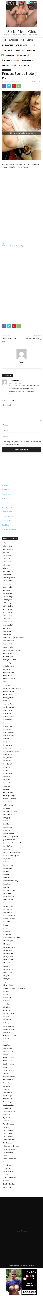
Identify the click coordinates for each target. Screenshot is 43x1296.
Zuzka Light (7, 1187)
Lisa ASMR (7, 922)
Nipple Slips (7, 998)
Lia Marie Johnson (9, 915)
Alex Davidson (8, 546)
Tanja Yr (6, 1127)
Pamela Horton (8, 1013)
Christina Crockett (9, 679)
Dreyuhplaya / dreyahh (11, 751)
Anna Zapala (7, 593)
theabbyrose (7, 1143)
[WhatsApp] (18, 86)
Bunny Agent (6, 50)
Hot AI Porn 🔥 (28, 60)
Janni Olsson (7, 827)
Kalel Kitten (7, 849)
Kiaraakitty (6, 874)
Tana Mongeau (8, 1124)
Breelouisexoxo (8, 641)
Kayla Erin (6, 859)
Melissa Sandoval (9, 963)
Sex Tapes (6, 1089)
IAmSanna (6, 821)
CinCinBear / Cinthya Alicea (12, 688)
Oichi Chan (7, 1010)
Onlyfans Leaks (7, 512)
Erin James (6, 767)
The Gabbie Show (9, 1140)
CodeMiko (6, 701)
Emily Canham (8, 758)
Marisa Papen (8, 953)
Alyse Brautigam (8, 571)
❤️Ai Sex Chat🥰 (23, 55)
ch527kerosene (8, 666)
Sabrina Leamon (8, 1061)
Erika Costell (7, 764)
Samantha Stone (9, 1070)
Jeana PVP (6, 830)
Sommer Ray (7, 1099)
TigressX (6, 1156)
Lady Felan (7, 893)
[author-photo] (21, 359)
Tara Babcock (8, 1130)
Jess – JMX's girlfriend (10, 837)
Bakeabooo (7, 631)
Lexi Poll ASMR (8, 912)
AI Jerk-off (31, 50)
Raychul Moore (8, 1048)
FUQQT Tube (19, 50)
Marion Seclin (7, 950)
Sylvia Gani (7, 1118)
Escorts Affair (6, 490)
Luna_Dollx (7, 934)
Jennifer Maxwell (8, 833)
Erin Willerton (7, 773)
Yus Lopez (6, 1181)
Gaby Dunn (7, 789)
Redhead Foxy (8, 1051)
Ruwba (5, 1054)
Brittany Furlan (8, 647)
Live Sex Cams (21, 45)
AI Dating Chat (7, 507)
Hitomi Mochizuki (9, 814)
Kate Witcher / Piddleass (11, 852)
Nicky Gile (6, 991)
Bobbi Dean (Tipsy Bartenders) (13, 638)
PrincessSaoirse (6, 70)
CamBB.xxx (6, 525)
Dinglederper (7, 742)
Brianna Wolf (7, 644)
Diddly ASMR (7, 739)
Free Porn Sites (27, 40)
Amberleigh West (9, 578)
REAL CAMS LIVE (24, 65)
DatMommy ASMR (9, 717)
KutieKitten (7, 884)
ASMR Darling (8, 606)
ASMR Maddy (7, 612)
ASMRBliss (7, 619)
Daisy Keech (7, 710)
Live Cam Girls (7, 521)
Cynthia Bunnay (8, 707)
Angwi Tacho (7, 587)
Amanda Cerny (8, 574)
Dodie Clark (7, 748)
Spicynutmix (7, 1108)
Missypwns (7, 976)
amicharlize (7, 584)
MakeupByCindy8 (9, 947)
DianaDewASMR (9, 735)
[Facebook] (4, 86)
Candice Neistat (8, 653)
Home (3, 40)
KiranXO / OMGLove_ (10, 881)
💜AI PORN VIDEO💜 (8, 65)
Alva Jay (6, 568)
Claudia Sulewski (8, 691)
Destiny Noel (7, 726)
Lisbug (5, 925)
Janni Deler (7, 824)
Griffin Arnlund (8, 805)
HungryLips (7, 818)
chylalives (6, 685)
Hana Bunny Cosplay (10, 811)
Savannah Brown (9, 1077)
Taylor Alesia (7, 1133)
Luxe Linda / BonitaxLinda (12, 938)
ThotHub (5, 485)
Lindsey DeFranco (9, 919)
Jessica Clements (9, 840)
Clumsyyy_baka (8, 698)
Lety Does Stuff (8, 909)
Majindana (6, 944)
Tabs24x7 (6, 1121)
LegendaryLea (8, 900)
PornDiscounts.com (8, 516)
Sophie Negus (8, 1102)
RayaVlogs (6, 1045)
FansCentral (6, 494)
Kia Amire (6, 871)
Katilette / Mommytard (11, 855)
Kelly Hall (6, 862)
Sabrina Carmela (8, 1058)
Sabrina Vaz (7, 1067)
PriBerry (6, 1023)
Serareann (6, 1086)
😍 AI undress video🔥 (10, 60)
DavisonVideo (8, 720)
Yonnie (5, 1174)
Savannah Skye (8, 1080)
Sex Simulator (7, 45)
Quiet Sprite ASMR (9, 1036)
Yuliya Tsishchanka (9, 1178)
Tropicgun (6, 1162)
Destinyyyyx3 (7, 729)
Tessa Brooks (8, 1137)
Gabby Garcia (7, 786)
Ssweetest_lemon (9, 1111)
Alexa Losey (7, 555)
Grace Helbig (7, 802)
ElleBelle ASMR (8, 754)
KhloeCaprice (7, 868)
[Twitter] (9, 86)
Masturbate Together (9, 529)
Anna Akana (7, 590)
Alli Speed (6, 565)
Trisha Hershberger (9, 1159)
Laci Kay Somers (9, 890)
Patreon (6, 1017)
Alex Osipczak (8, 549)
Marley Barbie (8, 957)
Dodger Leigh (8, 745)
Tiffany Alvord (8, 1152)
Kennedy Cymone (9, 865)
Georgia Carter (8, 792)
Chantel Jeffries (8, 669)
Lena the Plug (8, 906)
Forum (32, 45)
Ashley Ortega (8, 597)
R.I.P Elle (6, 1039)
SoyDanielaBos (8, 1105)
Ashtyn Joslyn (7, 600)
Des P (5, 723)
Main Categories (8, 941)
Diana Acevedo (8, 732)
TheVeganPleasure (9, 1149)
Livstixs (5, 928)
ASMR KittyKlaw (8, 609)
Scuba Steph (7, 1083)
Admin (6, 81)
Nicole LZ (6, 994)
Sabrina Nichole (8, 1064)
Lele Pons (6, 903)
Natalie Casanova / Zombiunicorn (14, 988)
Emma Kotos (7, 761)
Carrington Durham (9, 660)
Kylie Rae (6, 887)
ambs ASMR (7, 581)
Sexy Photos (7, 1092)
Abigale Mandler (8, 543)
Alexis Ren (6, 559)
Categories (13, 40)
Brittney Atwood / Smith (11, 650)
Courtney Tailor (8, 704)
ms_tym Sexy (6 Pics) (33, 339)
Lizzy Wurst (7, 931)
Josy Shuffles (7, 846)
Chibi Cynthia (7, 675)
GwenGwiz (6, 808)
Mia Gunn (6, 966)
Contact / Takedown (21, 1231)
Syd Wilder (6, 1114)
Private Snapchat (9, 1029)
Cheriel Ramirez (8, 672)
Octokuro (6, 1001)
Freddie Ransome (9, 783)
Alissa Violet (7, 562)
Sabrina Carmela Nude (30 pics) (11, 340)
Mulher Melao (8, 985)
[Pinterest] (14, 86)
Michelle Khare (8, 969)
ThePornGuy (6, 498)
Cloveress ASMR (8, 694)
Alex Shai (6, 552)
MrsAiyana (6, 979)
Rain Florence (8, 1042)
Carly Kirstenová (8, 657)
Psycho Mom (7, 1032)
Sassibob (6, 1073)
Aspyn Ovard (7, 622)
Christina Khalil (8, 682)
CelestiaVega (7, 663)
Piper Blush (7, 1020)
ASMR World (7, 615)
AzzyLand (6, 628)
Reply (10, 394)
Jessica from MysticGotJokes (13, 843)
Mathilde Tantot (8, 960)
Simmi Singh (7, 1096)
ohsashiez (6, 1007)
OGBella (6, 1004)
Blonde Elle (7, 634)
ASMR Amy (7, 603)
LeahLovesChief (8, 897)
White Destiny (8, 1171)
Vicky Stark (7, 1165)
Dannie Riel (7, 713)
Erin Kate (6, 770)
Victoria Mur (7, 1168)
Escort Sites (6, 503)
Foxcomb (6, 780)
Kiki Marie (6, 878)
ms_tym (6, 982)
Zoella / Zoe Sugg (9, 1184)
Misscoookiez (8, 972)
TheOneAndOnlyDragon (11, 1146)
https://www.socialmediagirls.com (21, 365)
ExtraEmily (6, 777)
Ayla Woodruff (8, 625)
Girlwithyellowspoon (10, 795)
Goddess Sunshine (9, 799)
